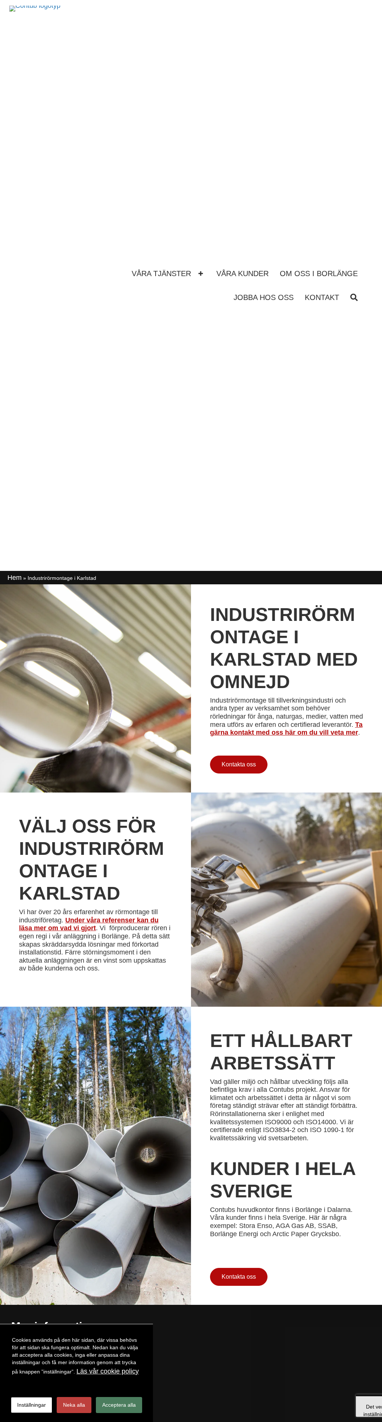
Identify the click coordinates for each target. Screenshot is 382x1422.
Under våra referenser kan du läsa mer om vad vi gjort (89, 924)
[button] (200, 273)
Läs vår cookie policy (107, 1371)
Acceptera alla (119, 1405)
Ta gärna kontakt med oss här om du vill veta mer (286, 729)
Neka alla (74, 1405)
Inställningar (31, 1405)
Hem (14, 577)
